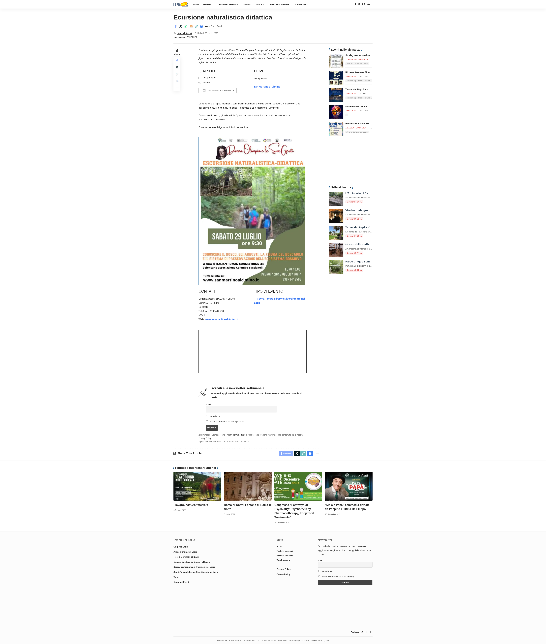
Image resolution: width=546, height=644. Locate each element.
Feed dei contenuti (285, 551)
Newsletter (215, 416)
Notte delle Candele (356, 106)
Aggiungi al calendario (219, 90)
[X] (359, 4)
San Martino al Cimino (267, 86)
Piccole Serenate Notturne (360, 72)
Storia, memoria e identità (360, 55)
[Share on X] (181, 26)
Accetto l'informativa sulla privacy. (226, 421)
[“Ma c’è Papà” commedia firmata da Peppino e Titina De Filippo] (349, 486)
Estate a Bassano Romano (360, 123)
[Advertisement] (350, 162)
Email (208, 404)
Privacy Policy (204, 438)
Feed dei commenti (285, 555)
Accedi (280, 546)
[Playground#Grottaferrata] (197, 486)
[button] (363, 4)
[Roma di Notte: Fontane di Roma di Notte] (248, 486)
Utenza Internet (184, 33)
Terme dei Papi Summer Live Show (365, 89)
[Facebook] (355, 4)
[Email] (191, 26)
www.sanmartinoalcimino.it (222, 319)
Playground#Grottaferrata (190, 504)
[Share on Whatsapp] (186, 26)
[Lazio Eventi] (180, 4)
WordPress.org (283, 560)
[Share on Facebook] (175, 26)
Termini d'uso (239, 434)
